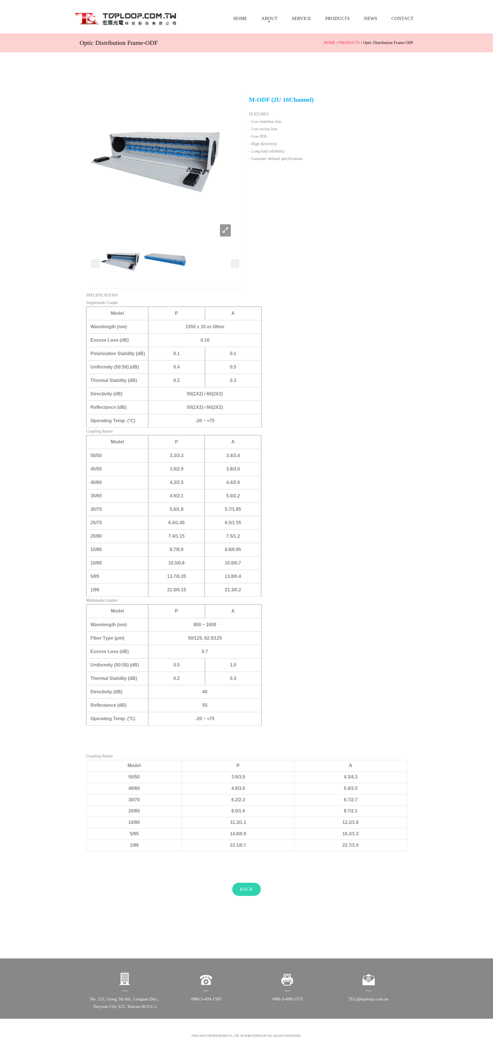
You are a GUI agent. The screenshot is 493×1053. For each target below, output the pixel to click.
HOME (240, 18)
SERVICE (301, 18)
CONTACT (402, 18)
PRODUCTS (337, 18)
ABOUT (269, 18)
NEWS (370, 18)
